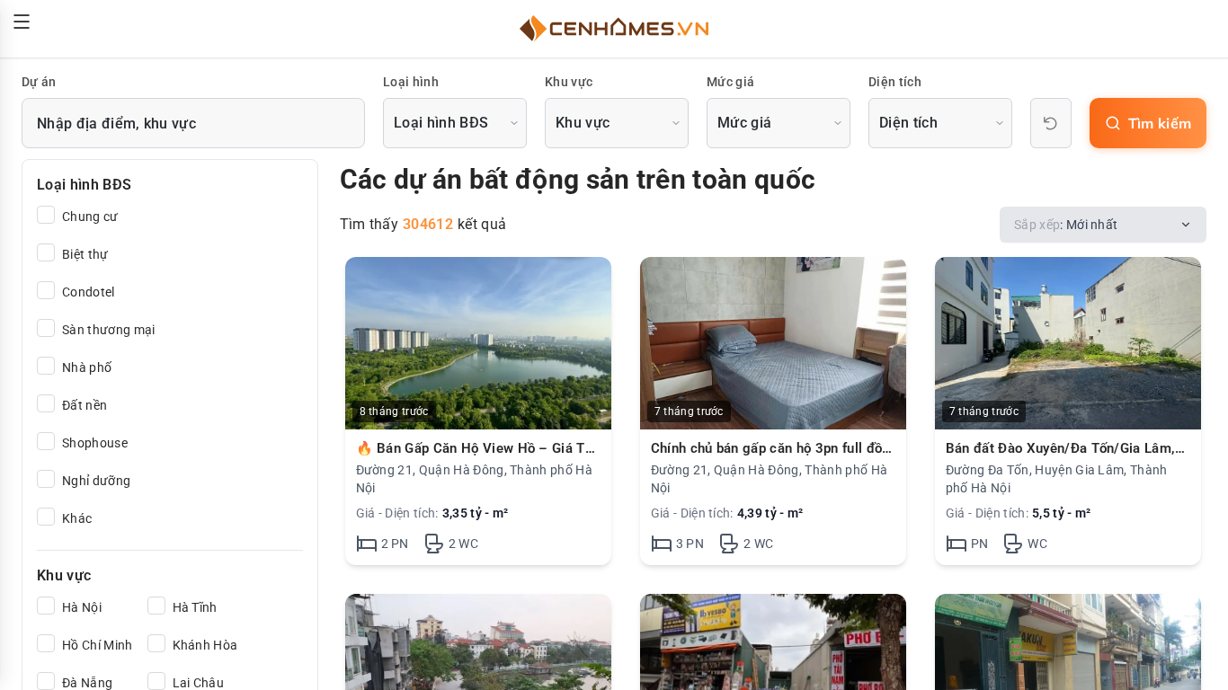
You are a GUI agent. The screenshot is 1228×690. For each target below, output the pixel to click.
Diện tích (894, 82)
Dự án (39, 82)
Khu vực (568, 82)
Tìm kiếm (1160, 123)
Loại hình (411, 82)
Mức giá (730, 82)
